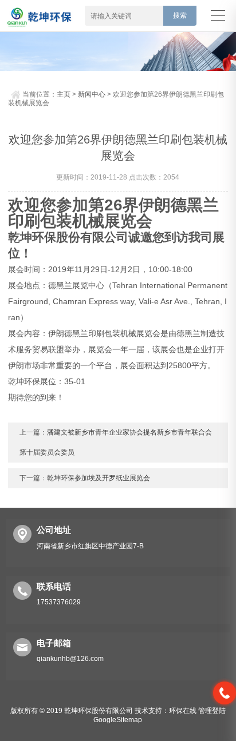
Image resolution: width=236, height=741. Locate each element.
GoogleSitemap (117, 720)
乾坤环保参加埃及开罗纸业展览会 (98, 478)
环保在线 (182, 711)
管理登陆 (212, 711)
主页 (63, 94)
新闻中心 (91, 94)
